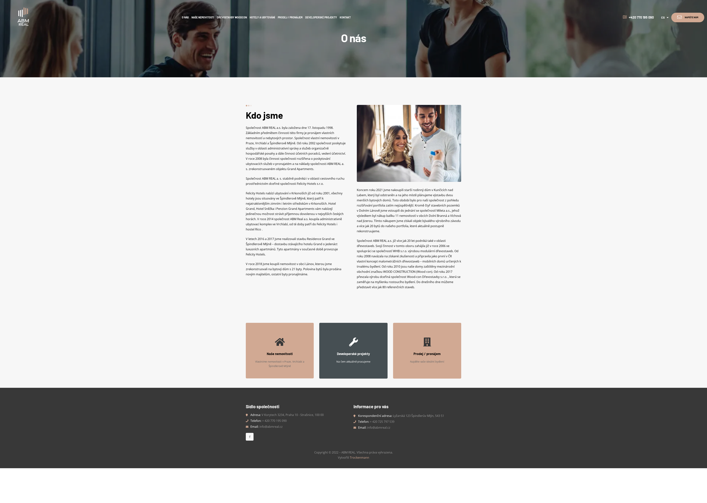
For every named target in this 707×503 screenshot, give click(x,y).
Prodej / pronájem (427, 354)
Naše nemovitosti (280, 354)
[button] (687, 17)
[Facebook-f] (250, 437)
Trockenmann (359, 458)
